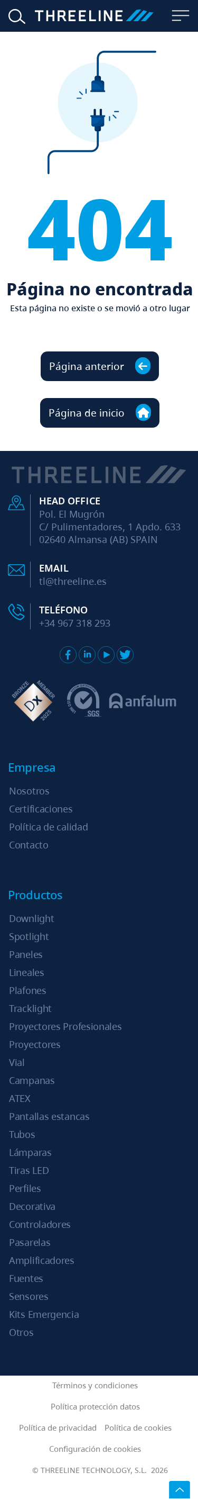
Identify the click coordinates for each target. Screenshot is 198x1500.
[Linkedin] (87, 654)
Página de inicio (88, 412)
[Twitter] (125, 654)
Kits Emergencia (44, 1314)
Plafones (27, 990)
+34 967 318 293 (74, 623)
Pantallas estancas (49, 1116)
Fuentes (26, 1278)
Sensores (29, 1296)
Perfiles (25, 1188)
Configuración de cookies (95, 1448)
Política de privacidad (58, 1427)
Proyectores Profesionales (65, 1026)
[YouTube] (106, 654)
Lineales (26, 972)
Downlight (31, 918)
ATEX (20, 1098)
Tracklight (30, 1008)
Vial (17, 1062)
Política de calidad (48, 826)
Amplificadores (41, 1260)
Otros (21, 1332)
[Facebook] (68, 654)
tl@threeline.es (73, 581)
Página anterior (88, 366)
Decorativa (32, 1206)
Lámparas (30, 1152)
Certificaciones (41, 808)
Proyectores (35, 1044)
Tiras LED (29, 1170)
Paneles (26, 954)
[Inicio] (87, 16)
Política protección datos (95, 1406)
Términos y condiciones (95, 1385)
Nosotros (29, 790)
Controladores (40, 1224)
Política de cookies (138, 1427)
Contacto (29, 844)
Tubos (22, 1134)
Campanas (32, 1080)
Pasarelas (29, 1242)
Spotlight (29, 936)
